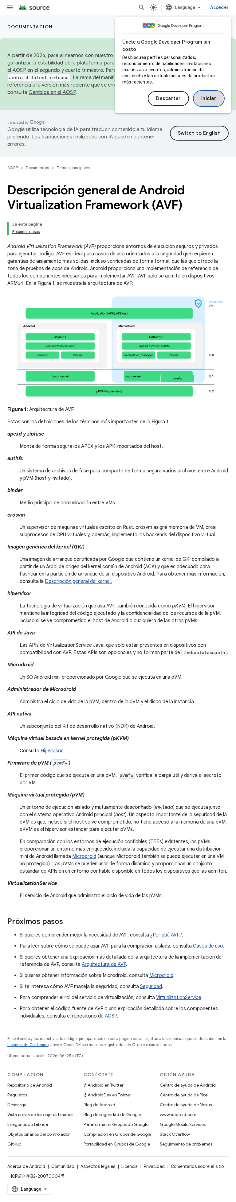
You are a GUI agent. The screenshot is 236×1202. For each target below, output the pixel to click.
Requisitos (17, 1095)
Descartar (168, 98)
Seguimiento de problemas (186, 1144)
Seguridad (151, 986)
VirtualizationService (178, 998)
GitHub (14, 1144)
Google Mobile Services (183, 1124)
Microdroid (84, 856)
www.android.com (178, 1114)
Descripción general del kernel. (78, 581)
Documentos (37, 167)
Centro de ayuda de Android (188, 1085)
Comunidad (62, 1166)
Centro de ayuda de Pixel (184, 1095)
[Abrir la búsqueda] (141, 7)
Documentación (30, 26)
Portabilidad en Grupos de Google (117, 1144)
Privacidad (154, 1166)
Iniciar (209, 98)
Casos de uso (208, 946)
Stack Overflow (175, 1134)
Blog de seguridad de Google (112, 1114)
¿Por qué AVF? (166, 935)
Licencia (129, 1166)
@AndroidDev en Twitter (107, 1095)
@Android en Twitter (104, 1085)
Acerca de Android (26, 1166)
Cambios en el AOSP (52, 92)
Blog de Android (99, 1104)
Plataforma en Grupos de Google (116, 1124)
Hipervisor (52, 751)
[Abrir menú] (10, 7)
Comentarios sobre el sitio (197, 1166)
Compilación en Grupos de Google (117, 1134)
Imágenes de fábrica (27, 1124)
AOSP (12, 167)
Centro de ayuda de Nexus (186, 1104)
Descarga (16, 1104)
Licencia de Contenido (28, 1044)
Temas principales (73, 167)
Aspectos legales (98, 1166)
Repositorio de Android (29, 1085)
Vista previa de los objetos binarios (40, 1114)
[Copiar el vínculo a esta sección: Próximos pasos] (69, 922)
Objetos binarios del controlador (38, 1134)
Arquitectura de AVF (104, 964)
